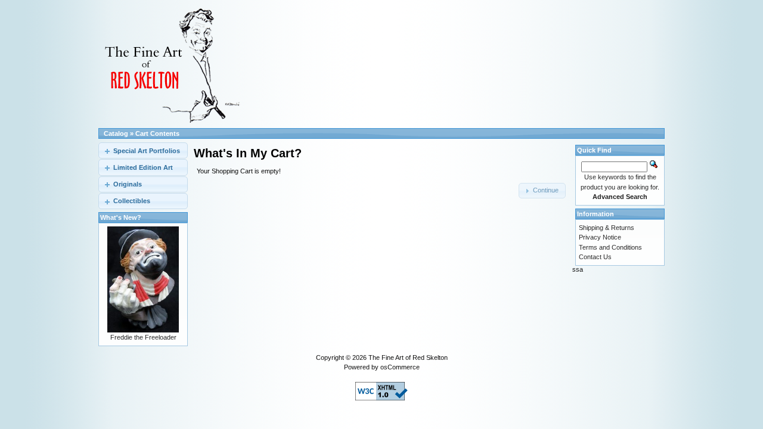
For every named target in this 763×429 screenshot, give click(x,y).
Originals (127, 184)
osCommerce (400, 367)
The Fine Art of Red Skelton (408, 357)
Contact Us (595, 256)
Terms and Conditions (610, 247)
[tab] (143, 150)
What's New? (120, 217)
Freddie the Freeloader (143, 337)
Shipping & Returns (606, 227)
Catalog (116, 133)
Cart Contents (157, 133)
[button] (542, 190)
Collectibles (131, 200)
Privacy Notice (600, 237)
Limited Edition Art (143, 167)
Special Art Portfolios (146, 150)
